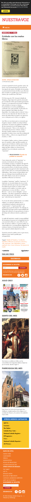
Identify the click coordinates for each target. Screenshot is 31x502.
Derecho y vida (9, 33)
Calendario (7, 456)
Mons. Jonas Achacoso (13, 245)
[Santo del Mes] (15, 338)
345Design (12, 498)
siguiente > (25, 251)
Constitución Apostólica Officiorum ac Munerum (13, 241)
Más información (21, 272)
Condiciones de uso (10, 465)
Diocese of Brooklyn (10, 476)
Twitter (22, 275)
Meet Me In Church (9, 480)
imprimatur (8, 243)
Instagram (26, 275)
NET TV (6, 423)
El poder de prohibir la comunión (18, 155)
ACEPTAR (5, 11)
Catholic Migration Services (12, 478)
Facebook (19, 275)
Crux (5, 439)
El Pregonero (8, 436)
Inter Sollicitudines (16, 243)
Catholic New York (9, 431)
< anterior (5, 251)
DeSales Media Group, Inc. (15, 496)
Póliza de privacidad (10, 462)
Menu (7, 27)
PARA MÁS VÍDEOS (8, 254)
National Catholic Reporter (12, 441)
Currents (6, 426)
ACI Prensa (7, 444)
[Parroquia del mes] (15, 389)
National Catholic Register (12, 433)
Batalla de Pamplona (12, 240)
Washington (7, 460)
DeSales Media (7, 474)
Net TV (5, 471)
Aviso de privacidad (22, 7)
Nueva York (7, 454)
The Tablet (7, 428)
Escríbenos (15, 258)
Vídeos (5, 458)
